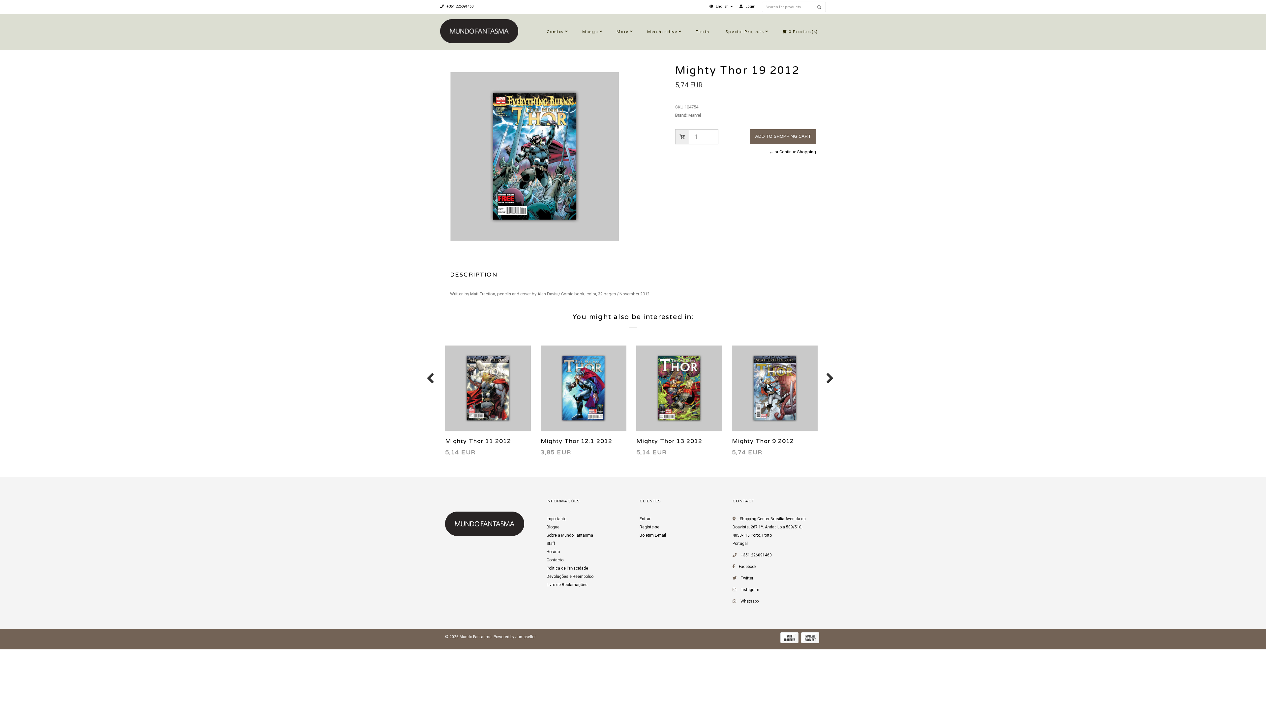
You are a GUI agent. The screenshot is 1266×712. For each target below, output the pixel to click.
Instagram (749, 589)
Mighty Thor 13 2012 (669, 441)
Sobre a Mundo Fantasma (570, 535)
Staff (551, 543)
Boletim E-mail (653, 535)
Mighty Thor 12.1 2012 (576, 441)
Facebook (747, 566)
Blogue (553, 527)
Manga (590, 32)
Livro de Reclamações (567, 584)
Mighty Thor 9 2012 (763, 441)
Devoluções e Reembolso (570, 576)
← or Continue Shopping (792, 151)
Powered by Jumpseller (514, 637)
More (623, 32)
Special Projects (744, 32)
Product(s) (803, 32)
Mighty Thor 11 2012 (478, 441)
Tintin (702, 32)
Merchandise (662, 32)
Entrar (645, 519)
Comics (555, 32)
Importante (556, 519)
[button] (721, 6)
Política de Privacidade (567, 568)
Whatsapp (749, 601)
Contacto (555, 560)
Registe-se (649, 527)
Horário (553, 551)
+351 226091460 (459, 6)
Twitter (747, 578)
